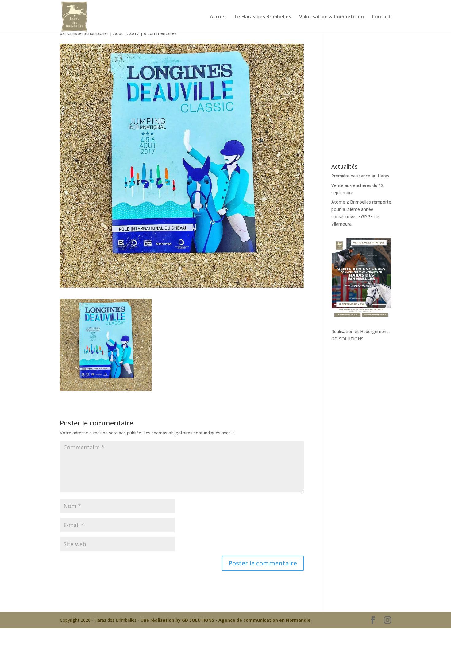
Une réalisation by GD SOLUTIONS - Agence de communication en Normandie (225, 620)
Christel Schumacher (87, 33)
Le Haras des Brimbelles (263, 17)
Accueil (218, 17)
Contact (381, 17)
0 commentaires (160, 33)
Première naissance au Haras (360, 176)
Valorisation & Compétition (331, 17)
